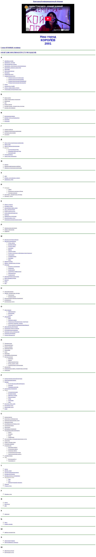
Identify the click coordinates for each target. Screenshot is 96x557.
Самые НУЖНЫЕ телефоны (10, 47)
